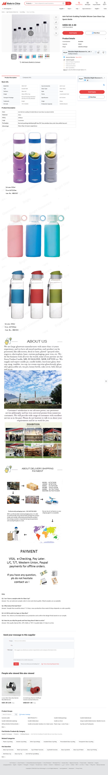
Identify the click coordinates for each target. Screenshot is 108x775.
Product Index (83, 762)
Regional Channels (74, 762)
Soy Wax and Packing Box (87, 724)
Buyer (69, 8)
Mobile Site (90, 762)
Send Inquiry (73, 33)
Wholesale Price (56, 762)
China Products (21, 762)
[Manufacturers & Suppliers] (11, 3)
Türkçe (86, 764)
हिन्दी (77, 764)
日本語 (72, 764)
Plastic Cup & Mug (8, 741)
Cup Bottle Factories (52, 749)
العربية (63, 764)
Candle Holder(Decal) (85, 718)
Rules (105, 8)
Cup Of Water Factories (37, 749)
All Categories (7, 8)
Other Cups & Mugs (35, 741)
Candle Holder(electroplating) (9, 721)
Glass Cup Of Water (78, 749)
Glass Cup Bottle (65, 749)
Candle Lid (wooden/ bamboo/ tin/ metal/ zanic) (40, 724)
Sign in (104, 4)
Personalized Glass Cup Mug (67, 741)
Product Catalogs (25, 714)
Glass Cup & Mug (30, 12)
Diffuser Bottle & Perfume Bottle (10, 724)
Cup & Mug (22, 12)
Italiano (45, 764)
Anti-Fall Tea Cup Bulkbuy (32, 754)
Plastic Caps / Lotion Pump (61, 724)
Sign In (65, 70)
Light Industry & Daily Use (12, 12)
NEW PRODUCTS (32, 718)
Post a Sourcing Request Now (50, 664)
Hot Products (13, 762)
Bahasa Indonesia (101, 764)
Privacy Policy (79, 768)
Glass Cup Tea (18, 754)
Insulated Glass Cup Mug (50, 741)
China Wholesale (47, 762)
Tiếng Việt (92, 764)
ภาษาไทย (81, 764)
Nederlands (57, 764)
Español (20, 764)
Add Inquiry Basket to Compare (31, 62)
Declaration (71, 768)
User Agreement (63, 768)
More (3, 757)
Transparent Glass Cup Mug (86, 741)
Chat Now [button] (97, 33)
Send (16, 664)
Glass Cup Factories (8, 749)
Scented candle (6, 718)
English (14, 764)
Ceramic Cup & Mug (21, 741)
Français (32, 764)
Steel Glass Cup (7, 754)
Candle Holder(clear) (33, 721)
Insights (96, 762)
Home (3, 12)
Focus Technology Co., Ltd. (43, 768)
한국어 (67, 764)
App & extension (86, 8)
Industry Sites (65, 762)
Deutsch (51, 764)
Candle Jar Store (58, 721)
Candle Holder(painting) (60, 718)
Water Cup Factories (22, 749)
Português (26, 764)
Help (77, 8)
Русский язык (39, 764)
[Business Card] (104, 85)
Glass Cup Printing (92, 749)
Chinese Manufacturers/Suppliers (34, 762)
